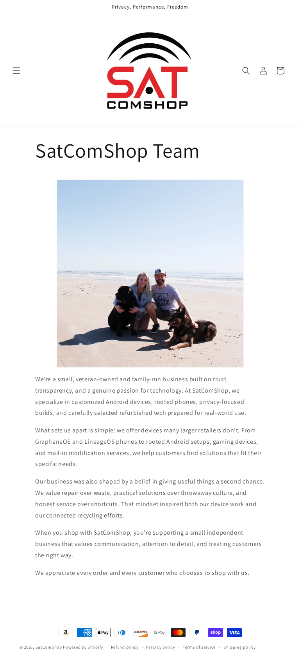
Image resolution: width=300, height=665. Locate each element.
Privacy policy (160, 647)
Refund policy (125, 647)
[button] (16, 70)
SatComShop (49, 647)
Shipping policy (239, 647)
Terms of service (199, 647)
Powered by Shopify (83, 647)
